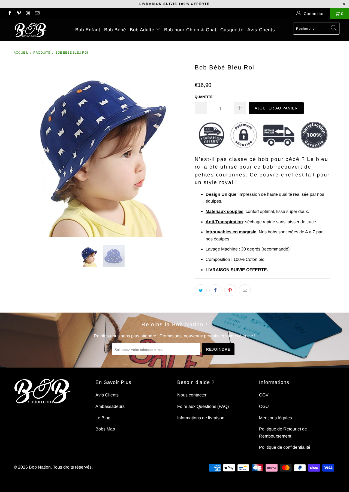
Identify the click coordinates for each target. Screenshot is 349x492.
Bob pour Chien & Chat (190, 29)
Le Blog (102, 417)
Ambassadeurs (110, 406)
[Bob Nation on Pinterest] (19, 13)
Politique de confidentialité (284, 447)
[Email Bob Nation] (37, 13)
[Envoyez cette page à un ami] (245, 290)
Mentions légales (275, 417)
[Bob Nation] (30, 30)
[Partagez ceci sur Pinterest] (230, 290)
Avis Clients (261, 29)
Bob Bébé (115, 29)
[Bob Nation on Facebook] (9, 13)
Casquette (231, 29)
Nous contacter (191, 395)
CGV (264, 395)
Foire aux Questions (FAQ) (203, 406)
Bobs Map (105, 429)
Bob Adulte (143, 29)
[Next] (179, 149)
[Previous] (23, 149)
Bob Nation (40, 467)
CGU (264, 406)
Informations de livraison (200, 417)
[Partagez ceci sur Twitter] (201, 290)
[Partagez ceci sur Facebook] (215, 290)
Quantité (204, 97)
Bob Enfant (87, 29)
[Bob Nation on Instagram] (28, 13)
